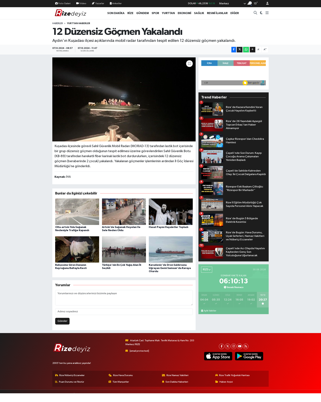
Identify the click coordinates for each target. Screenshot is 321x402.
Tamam (265, 397)
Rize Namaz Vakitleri (177, 375)
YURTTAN (168, 13)
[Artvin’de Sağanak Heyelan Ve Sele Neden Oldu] (124, 211)
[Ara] (255, 13)
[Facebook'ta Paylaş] (233, 49)
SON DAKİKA (116, 13)
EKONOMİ (184, 13)
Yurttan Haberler (78, 23)
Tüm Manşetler (121, 382)
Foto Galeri (64, 3)
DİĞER (234, 13)
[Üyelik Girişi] (266, 3)
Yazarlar (99, 3)
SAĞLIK (199, 13)
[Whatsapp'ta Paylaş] (246, 49)
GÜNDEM (142, 13)
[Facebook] (221, 346)
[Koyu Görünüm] (261, 13)
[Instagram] (233, 346)
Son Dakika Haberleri (177, 382)
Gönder (62, 321)
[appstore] (218, 356)
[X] (227, 346)
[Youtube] (239, 346)
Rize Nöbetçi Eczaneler (72, 375)
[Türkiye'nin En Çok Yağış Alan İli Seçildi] (124, 249)
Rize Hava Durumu (123, 375)
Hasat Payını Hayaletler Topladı (168, 227)
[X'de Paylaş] (239, 49)
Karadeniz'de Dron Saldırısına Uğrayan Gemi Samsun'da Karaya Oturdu (170, 268)
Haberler (57, 23)
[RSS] (245, 346)
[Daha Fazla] (252, 49)
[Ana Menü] (267, 13)
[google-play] (249, 356)
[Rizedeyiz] (71, 13)
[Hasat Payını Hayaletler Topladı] (171, 211)
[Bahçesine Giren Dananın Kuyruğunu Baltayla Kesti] (77, 249)
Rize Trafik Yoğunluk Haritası (234, 375)
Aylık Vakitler (210, 311)
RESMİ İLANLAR (217, 13)
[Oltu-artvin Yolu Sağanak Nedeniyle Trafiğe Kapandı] (77, 211)
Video (83, 3)
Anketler (117, 3)
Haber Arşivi (226, 382)
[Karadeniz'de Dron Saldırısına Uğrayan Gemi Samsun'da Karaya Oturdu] (171, 249)
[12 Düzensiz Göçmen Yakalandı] (124, 99)
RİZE (130, 13)
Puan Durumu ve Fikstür (71, 382)
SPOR (155, 13)
